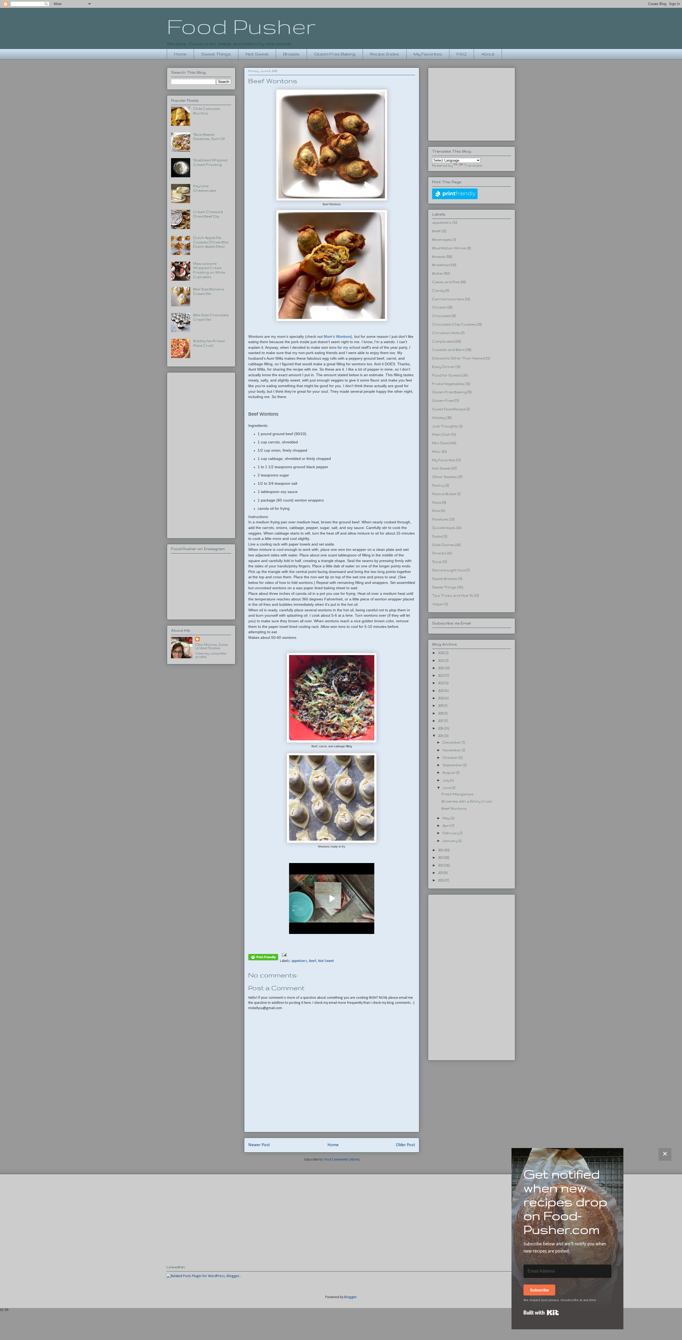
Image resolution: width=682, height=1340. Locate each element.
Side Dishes (443, 545)
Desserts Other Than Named (458, 358)
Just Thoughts (445, 426)
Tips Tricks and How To (452, 595)
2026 (441, 653)
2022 (441, 683)
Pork (436, 510)
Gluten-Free (442, 400)
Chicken (439, 307)
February (451, 833)
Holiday (439, 417)
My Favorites (428, 54)
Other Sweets (444, 477)
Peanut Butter (444, 494)
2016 (441, 728)
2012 (441, 865)
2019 (441, 705)
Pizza (436, 502)
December (452, 742)
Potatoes (440, 519)
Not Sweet (257, 54)
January (450, 840)
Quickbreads (444, 527)
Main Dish (441, 434)
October (450, 757)
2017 (441, 721)
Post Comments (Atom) (342, 1160)
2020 (441, 698)
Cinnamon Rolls (446, 333)
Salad (437, 536)
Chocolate (441, 316)
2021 (441, 690)
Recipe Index (384, 54)
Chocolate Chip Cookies (454, 324)
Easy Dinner (443, 366)
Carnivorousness (448, 299)
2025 (441, 660)
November (452, 750)
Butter (437, 273)
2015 (441, 735)
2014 (441, 850)
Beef (312, 961)
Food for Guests (447, 375)
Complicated (443, 341)
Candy (438, 290)
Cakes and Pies (446, 282)
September (453, 765)
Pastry (438, 485)
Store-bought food (449, 570)
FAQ (461, 54)
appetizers (299, 961)
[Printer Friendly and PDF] (263, 958)
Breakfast (441, 265)
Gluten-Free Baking (334, 54)
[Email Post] (283, 955)
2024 (441, 668)
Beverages (442, 239)
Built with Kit (541, 1312)
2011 (441, 872)
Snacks (439, 553)
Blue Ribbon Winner (449, 248)
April (447, 825)
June (447, 787)
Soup (437, 561)
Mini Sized (441, 443)
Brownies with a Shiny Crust (466, 801)
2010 (441, 880)
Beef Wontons (454, 808)
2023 (441, 675)
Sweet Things (216, 54)
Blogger (350, 1297)
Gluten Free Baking (449, 392)
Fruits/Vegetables (448, 384)
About (487, 54)
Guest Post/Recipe (448, 409)
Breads (291, 54)
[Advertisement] (201, 454)
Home (180, 54)
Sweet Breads (444, 578)
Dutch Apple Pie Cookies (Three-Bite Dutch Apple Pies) (210, 242)
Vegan (438, 604)
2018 (441, 713)
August (449, 772)
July (446, 780)
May (447, 818)
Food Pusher (241, 26)
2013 (441, 857)
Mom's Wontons (337, 336)
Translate (473, 165)
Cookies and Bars (448, 349)
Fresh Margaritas (457, 794)
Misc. (436, 451)
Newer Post (259, 1145)
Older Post (405, 1145)
